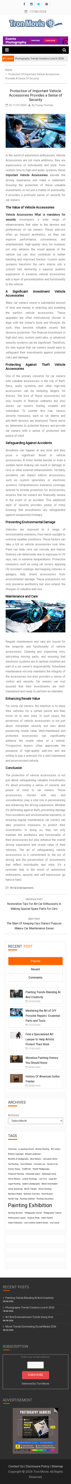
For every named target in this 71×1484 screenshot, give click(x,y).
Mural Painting (45, 1189)
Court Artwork (26, 1164)
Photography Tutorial (52, 1213)
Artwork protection (33, 1154)
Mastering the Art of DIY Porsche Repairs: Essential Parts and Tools (42, 1015)
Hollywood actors (33, 1174)
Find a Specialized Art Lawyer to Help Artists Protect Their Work (39, 1039)
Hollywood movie (49, 1174)
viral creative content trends (36, 1223)
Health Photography (41, 1169)
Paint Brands (47, 1194)
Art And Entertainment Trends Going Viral (29, 1317)
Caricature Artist (50, 1159)
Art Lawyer (55, 1149)
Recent (35, 969)
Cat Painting (13, 1164)
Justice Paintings (29, 1179)
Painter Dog (13, 1199)
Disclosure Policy (37, 1466)
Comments (35, 977)
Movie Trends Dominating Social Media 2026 (30, 1326)
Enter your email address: (35, 1370)
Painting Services (15, 1213)
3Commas (12, 1149)
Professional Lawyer (17, 1218)
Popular (35, 961)
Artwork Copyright (15, 1154)
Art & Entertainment (21, 887)
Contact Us (16, 1466)
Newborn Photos (15, 1194)
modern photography (31, 1184)
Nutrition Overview (32, 1194)
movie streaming (15, 1189)
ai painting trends (26, 1149)
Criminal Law (39, 1164)
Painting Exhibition (30, 1205)
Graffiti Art (26, 1169)
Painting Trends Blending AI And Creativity (29, 1297)
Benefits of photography (18, 1159)
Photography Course (33, 1213)
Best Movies (35, 1159)
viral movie (54, 1223)
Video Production (15, 1223)
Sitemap (57, 1466)
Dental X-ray (52, 1164)
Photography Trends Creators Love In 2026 (29, 1307)
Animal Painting (42, 1149)
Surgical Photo (33, 1218)
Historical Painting (16, 1174)
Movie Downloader (50, 1184)
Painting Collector (27, 1199)
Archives (13, 1115)
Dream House (14, 1169)
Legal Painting (14, 1184)
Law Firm (43, 1179)
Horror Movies (14, 1179)
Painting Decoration (45, 1199)
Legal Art (53, 1179)
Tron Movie (42, 1383)
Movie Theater (30, 1189)
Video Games (47, 1218)
